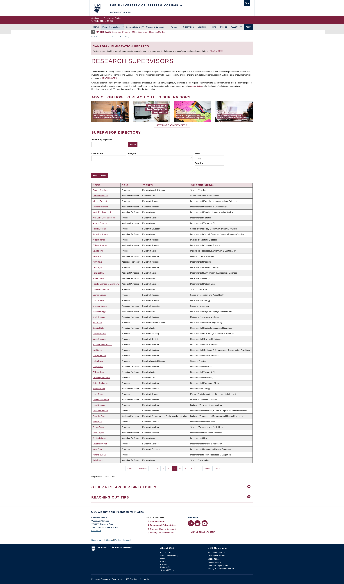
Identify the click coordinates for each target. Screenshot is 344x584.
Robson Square (214, 563)
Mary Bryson (98, 449)
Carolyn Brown (99, 355)
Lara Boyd (97, 267)
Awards (174, 27)
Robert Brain (98, 278)
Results (199, 163)
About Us (235, 27)
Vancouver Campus (216, 552)
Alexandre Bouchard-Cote (104, 218)
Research (127, 540)
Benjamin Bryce (100, 438)
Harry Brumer (99, 394)
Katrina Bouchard (100, 207)
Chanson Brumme (101, 399)
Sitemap (109, 540)
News (162, 558)
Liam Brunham (99, 405)
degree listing (196, 86)
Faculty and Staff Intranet (161, 533)
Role (197, 153)
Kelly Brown (98, 366)
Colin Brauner (99, 300)
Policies (223, 27)
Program (132, 153)
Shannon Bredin (100, 306)
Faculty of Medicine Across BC (221, 568)
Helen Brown (98, 361)
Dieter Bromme (99, 333)
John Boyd (97, 262)
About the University (169, 555)
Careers (163, 564)
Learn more (109, 78)
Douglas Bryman (100, 444)
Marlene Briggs (99, 311)
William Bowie (99, 240)
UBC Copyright (131, 579)
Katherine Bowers (100, 234)
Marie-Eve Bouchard (102, 212)
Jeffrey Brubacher (100, 383)
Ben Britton (97, 322)
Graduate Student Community (163, 529)
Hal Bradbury (98, 273)
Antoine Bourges (100, 223)
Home (96, 27)
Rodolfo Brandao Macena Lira (106, 284)
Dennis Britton (99, 328)
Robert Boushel (99, 229)
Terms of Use (117, 579)
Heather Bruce (99, 388)
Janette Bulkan (99, 455)
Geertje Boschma (100, 190)
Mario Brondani (99, 339)
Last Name (97, 153)
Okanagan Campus (216, 555)
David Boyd (98, 251)
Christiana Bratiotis (101, 289)
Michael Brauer (99, 295)
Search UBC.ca (167, 570)
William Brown (99, 372)
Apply (248, 27)
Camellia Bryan (99, 416)
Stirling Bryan (98, 427)
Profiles (117, 540)
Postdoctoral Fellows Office (163, 525)
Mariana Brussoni (100, 410)
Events (163, 561)
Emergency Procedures (100, 579)
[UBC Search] (247, 3)
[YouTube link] (205, 523)
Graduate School (96, 37)
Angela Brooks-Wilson (102, 344)
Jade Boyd (97, 256)
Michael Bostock (100, 201)
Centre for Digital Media (218, 566)
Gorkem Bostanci (100, 196)
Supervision (188, 27)
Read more (216, 51)
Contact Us (96, 530)
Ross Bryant (98, 433)
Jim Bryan (97, 422)
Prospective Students (111, 27)
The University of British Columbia (97, 8)
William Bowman (100, 245)
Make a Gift (165, 567)
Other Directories (139, 32)
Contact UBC (166, 552)
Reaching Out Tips (157, 32)
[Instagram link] (191, 523)
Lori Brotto (97, 350)
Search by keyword (101, 139)
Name (96, 185)
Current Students (133, 27)
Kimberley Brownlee (101, 377)
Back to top (96, 540)
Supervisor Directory (121, 32)
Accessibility (145, 579)
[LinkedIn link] (197, 523)
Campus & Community (155, 27)
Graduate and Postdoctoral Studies (172, 512)
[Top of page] (93, 32)
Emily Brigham (99, 317)
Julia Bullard (98, 460)
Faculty (148, 185)
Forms (213, 27)
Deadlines (202, 27)
